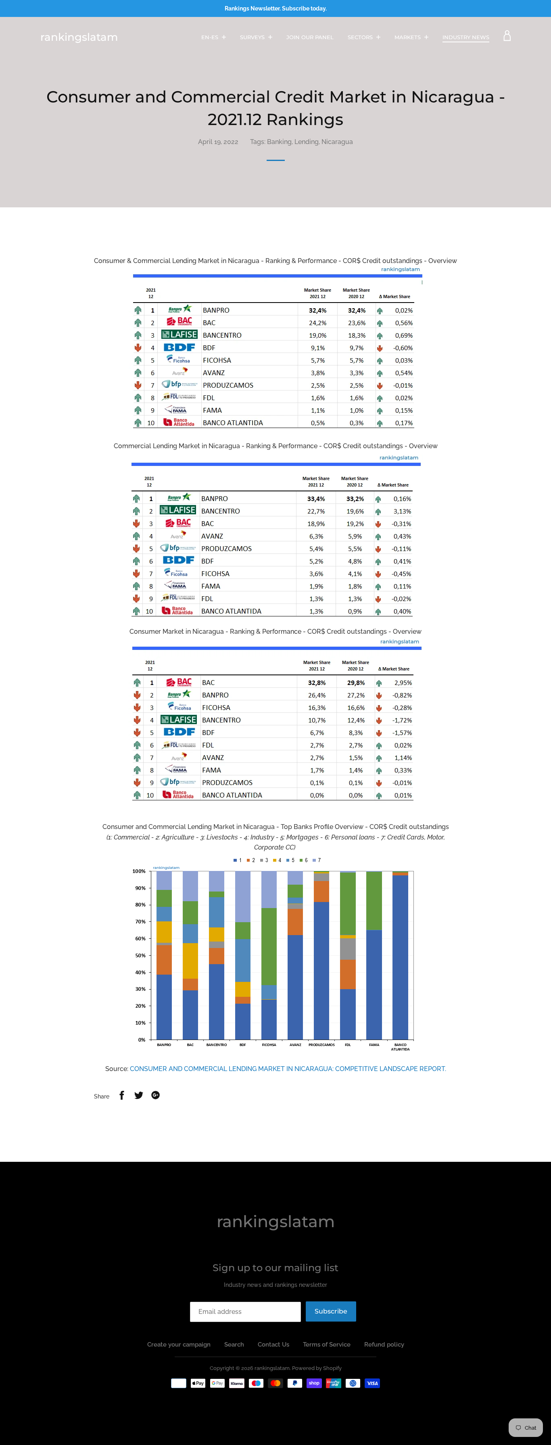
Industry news (465, 37)
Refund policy (384, 1344)
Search (234, 1344)
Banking (279, 142)
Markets (408, 37)
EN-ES (210, 37)
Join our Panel (310, 37)
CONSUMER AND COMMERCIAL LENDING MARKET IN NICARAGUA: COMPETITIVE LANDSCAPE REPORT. (288, 1069)
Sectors (361, 37)
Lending (306, 142)
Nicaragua (337, 142)
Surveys (253, 37)
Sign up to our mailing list (275, 1268)
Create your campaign (179, 1344)
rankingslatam (79, 37)
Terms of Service (327, 1344)
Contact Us (273, 1344)
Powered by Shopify (317, 1368)
